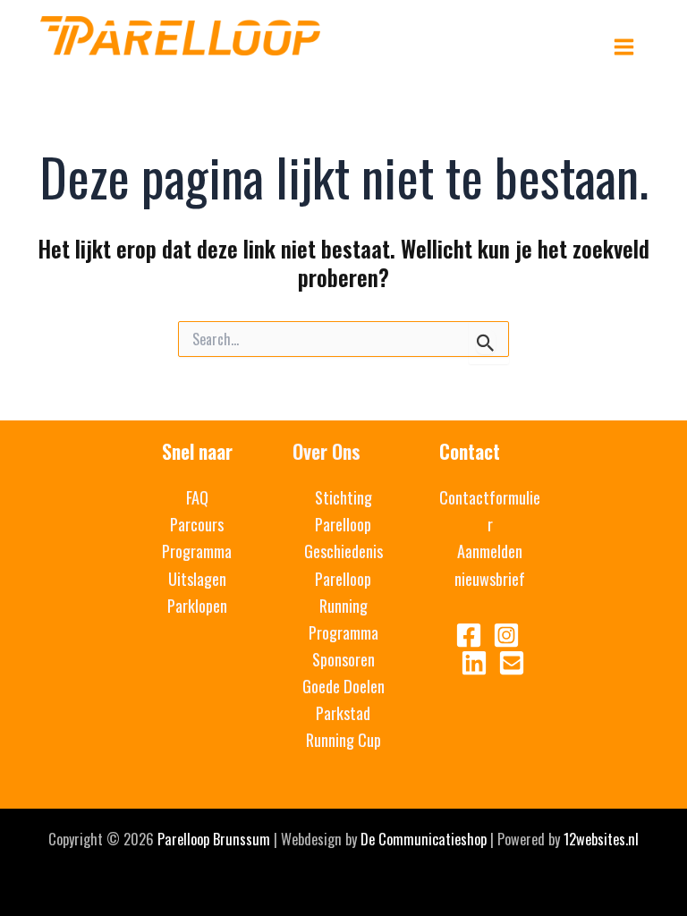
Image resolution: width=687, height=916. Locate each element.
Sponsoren (343, 659)
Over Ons (326, 451)
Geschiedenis (343, 551)
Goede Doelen (343, 686)
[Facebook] (468, 635)
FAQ (197, 497)
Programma (197, 551)
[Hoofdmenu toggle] (623, 47)
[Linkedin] (474, 662)
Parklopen (197, 605)
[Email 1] (511, 662)
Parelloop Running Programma (343, 605)
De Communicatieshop (423, 838)
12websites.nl (601, 838)
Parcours (197, 524)
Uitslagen (197, 578)
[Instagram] (506, 635)
